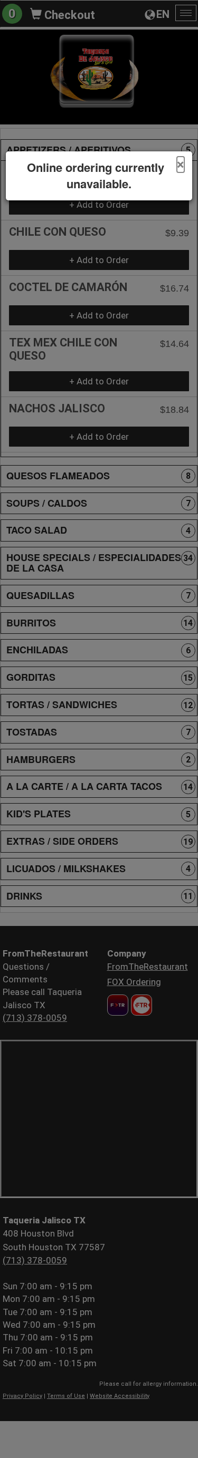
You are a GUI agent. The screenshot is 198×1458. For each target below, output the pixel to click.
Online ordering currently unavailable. (95, 175)
